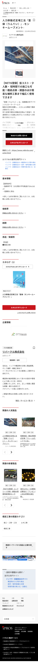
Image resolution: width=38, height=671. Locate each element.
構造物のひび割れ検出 (16, 581)
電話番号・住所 (15, 360)
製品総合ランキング (7, 606)
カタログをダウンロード (19, 142)
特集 (22, 601)
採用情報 (30, 631)
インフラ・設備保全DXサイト (17, 579)
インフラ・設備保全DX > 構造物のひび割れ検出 (20, 162)
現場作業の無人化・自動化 (17, 586)
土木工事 (24, 522)
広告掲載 (17, 633)
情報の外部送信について (20, 629)
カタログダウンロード (19, 307)
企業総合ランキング (7, 609)
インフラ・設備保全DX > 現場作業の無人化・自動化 (20, 167)
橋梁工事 (7, 528)
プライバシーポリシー (21, 627)
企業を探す (15, 601)
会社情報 (23, 631)
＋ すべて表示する (19, 124)
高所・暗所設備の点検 (16, 584)
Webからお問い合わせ (19, 135)
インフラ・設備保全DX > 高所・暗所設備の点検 (20, 165)
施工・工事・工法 (10, 522)
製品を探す (5, 601)
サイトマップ (20, 606)
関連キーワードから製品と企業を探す (19, 546)
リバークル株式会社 (16, 35)
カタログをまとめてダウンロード (16, 267)
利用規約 (17, 631)
